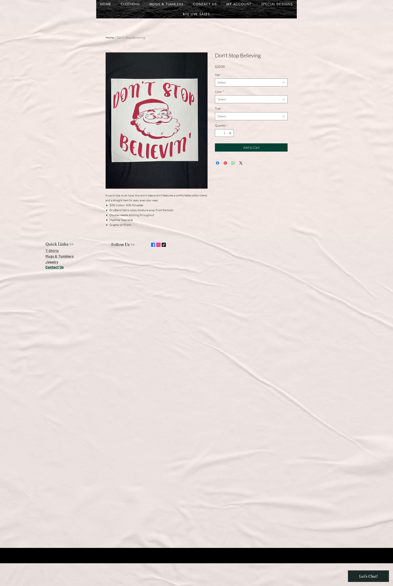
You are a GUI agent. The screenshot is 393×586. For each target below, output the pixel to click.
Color (219, 91)
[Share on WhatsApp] (233, 163)
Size (218, 74)
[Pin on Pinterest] (225, 163)
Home (109, 37)
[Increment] (230, 133)
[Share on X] (240, 163)
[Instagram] (158, 245)
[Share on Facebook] (217, 163)
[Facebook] (153, 245)
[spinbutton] (224, 133)
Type (219, 108)
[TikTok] (164, 245)
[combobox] (251, 82)
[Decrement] (218, 133)
